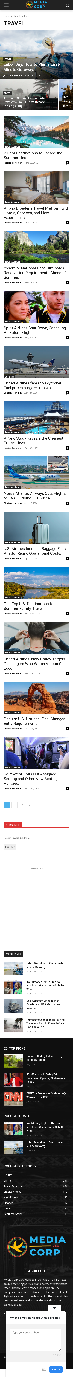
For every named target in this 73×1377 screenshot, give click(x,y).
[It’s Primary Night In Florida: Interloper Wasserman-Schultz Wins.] (13, 987)
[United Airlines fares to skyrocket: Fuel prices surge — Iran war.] (36, 362)
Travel (8, 59)
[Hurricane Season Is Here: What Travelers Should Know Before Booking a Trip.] (29, 94)
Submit (10, 847)
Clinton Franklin (13, 392)
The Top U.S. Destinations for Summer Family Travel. (29, 606)
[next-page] (30, 805)
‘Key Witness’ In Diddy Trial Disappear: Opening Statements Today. (45, 1078)
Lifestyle (17, 16)
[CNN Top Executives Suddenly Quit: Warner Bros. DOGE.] (13, 1099)
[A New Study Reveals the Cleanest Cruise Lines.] (36, 417)
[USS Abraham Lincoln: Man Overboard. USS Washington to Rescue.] (13, 1006)
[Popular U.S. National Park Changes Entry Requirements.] (36, 698)
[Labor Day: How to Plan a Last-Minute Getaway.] (36, 54)
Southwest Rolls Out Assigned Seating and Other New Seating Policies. (30, 779)
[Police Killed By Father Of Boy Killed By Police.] (13, 1061)
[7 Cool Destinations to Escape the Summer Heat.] (36, 132)
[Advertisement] (36, 906)
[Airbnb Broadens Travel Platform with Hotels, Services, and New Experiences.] (36, 187)
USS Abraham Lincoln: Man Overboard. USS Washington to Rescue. (45, 1004)
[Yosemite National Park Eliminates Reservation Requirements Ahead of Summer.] (36, 247)
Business (9, 377)
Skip (44, 1369)
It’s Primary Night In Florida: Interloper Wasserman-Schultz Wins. (45, 985)
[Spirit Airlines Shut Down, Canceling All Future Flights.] (36, 307)
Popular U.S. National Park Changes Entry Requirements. (34, 721)
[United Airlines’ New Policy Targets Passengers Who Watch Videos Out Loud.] (36, 638)
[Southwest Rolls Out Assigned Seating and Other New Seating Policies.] (36, 753)
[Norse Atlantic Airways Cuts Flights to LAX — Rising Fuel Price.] (36, 472)
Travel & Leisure (12, 146)
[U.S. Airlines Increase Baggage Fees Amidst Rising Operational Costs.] (36, 528)
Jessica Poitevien (13, 162)
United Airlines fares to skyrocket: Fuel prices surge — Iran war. (33, 385)
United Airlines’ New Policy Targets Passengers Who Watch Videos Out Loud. (34, 664)
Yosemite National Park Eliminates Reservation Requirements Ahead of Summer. (35, 273)
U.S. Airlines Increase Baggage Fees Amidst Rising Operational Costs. (35, 551)
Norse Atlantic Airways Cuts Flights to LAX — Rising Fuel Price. (35, 495)
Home (7, 16)
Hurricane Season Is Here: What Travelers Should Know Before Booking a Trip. (45, 1023)
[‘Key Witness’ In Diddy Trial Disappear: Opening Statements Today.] (13, 1080)
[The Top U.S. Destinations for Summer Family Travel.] (36, 583)
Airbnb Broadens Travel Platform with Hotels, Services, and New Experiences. (36, 213)
